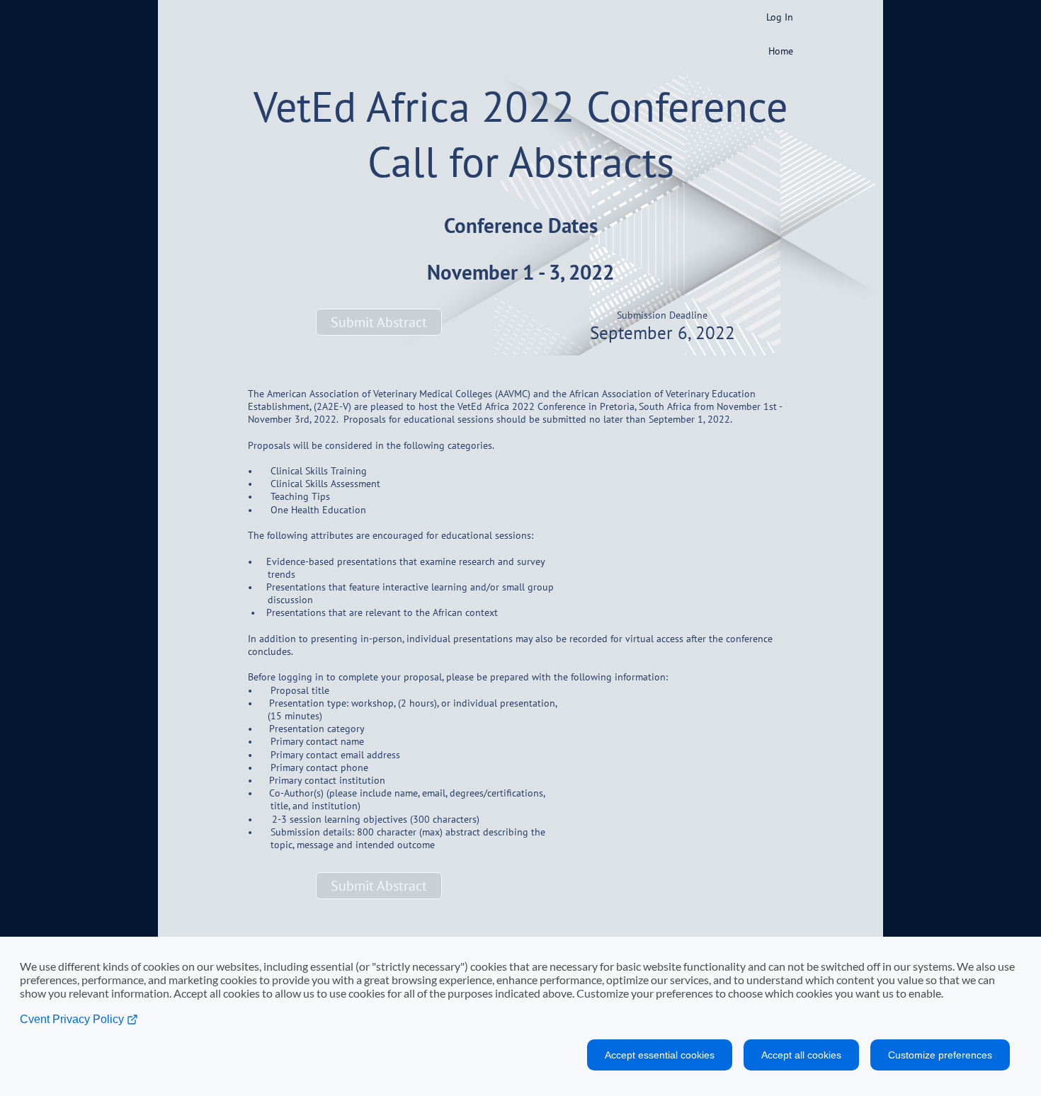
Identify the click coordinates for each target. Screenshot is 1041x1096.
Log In (779, 17)
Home (780, 51)
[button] (378, 322)
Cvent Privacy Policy (73, 1019)
